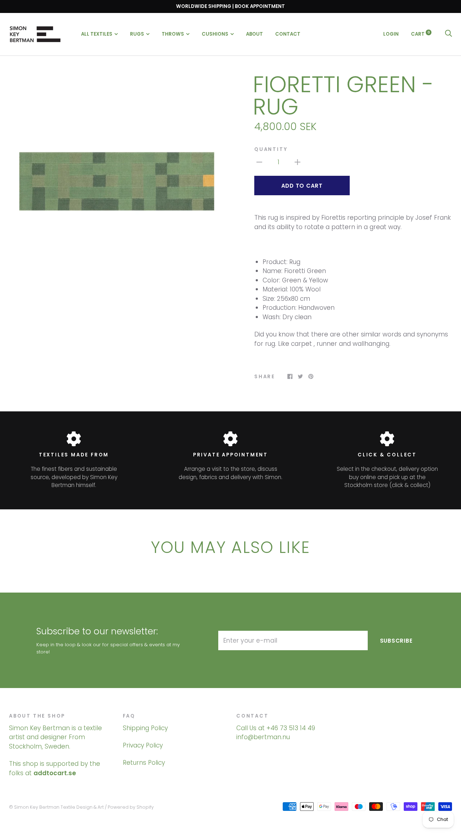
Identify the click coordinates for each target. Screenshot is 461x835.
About (254, 34)
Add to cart (302, 185)
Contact (287, 34)
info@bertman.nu (263, 737)
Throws (173, 34)
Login (391, 33)
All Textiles (96, 34)
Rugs (137, 34)
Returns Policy (144, 762)
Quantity (270, 149)
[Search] (448, 33)
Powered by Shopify (131, 807)
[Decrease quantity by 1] (259, 162)
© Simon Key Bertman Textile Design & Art (56, 807)
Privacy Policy (143, 745)
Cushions (215, 34)
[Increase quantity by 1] (297, 162)
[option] (117, 181)
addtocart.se (54, 773)
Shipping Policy (145, 728)
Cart (420, 33)
